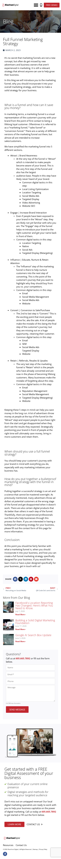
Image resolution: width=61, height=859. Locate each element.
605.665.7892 (23, 658)
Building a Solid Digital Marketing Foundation (35, 621)
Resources (8, 845)
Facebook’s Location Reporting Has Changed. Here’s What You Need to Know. (34, 605)
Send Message (17, 709)
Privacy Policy (43, 849)
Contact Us (21, 845)
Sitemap (35, 849)
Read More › (20, 614)
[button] (36, 5)
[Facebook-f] (5, 854)
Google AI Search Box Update (33, 635)
